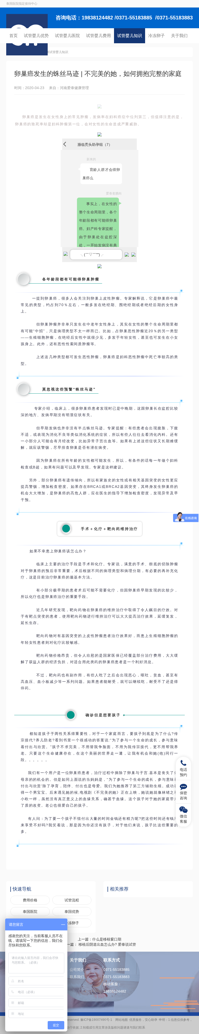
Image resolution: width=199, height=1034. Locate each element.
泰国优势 (72, 911)
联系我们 (77, 977)
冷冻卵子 (156, 35)
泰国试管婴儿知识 (55, 52)
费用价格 (30, 900)
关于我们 (179, 35)
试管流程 (72, 900)
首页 (13, 35)
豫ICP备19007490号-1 (97, 1020)
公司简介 (77, 969)
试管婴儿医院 (67, 35)
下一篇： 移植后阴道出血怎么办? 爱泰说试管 (99, 944)
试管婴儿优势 (36, 35)
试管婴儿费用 (98, 35)
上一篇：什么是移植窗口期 (99, 939)
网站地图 (121, 1020)
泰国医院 (30, 911)
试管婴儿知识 (129, 35)
